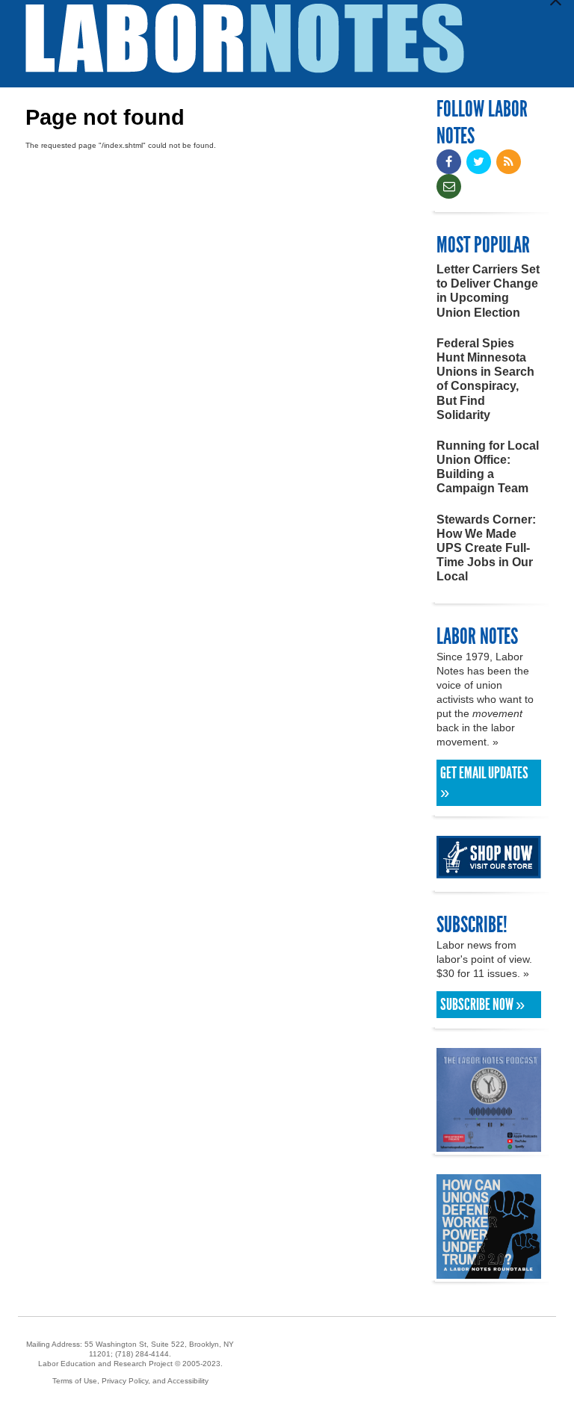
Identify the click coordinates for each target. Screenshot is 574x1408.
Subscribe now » (482, 1004)
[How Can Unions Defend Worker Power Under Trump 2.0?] (488, 1272)
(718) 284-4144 (142, 1354)
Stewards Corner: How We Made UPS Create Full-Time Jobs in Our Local (486, 548)
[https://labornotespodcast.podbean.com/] (488, 1145)
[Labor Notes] (244, 38)
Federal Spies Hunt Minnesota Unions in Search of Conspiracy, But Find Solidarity (485, 379)
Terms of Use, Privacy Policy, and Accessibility (130, 1381)
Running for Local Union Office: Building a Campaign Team (487, 467)
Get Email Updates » (484, 782)
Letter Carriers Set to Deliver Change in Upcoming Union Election (488, 291)
